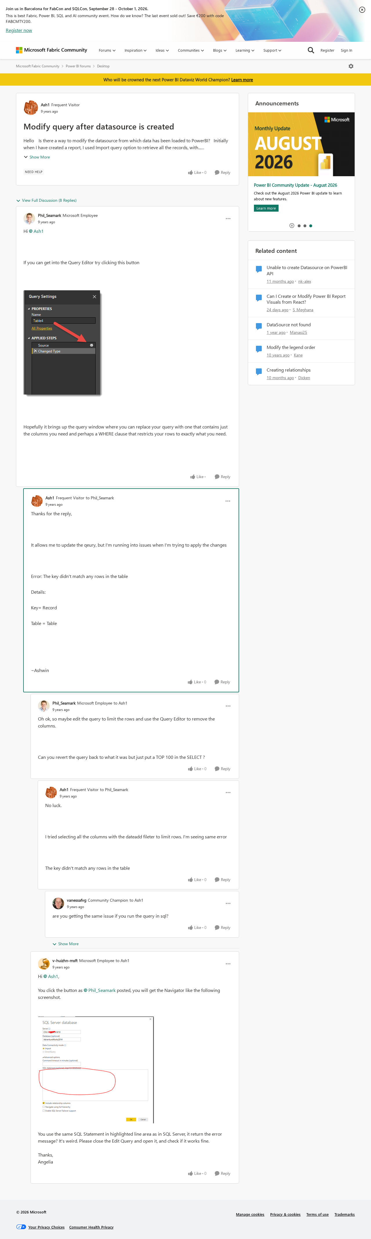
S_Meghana (303, 309)
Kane (298, 355)
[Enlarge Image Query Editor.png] (63, 344)
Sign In (346, 50)
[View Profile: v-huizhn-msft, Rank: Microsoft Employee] (44, 964)
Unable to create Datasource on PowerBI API (307, 270)
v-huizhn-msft (65, 960)
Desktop (103, 66)
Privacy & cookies (285, 1214)
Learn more (242, 79)
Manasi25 (298, 332)
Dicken (304, 377)
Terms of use (317, 1214)
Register (327, 50)
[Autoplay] (292, 225)
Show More (40, 157)
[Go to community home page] (51, 50)
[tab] (299, 225)
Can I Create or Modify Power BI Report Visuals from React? (306, 299)
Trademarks (344, 1214)
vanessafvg (76, 900)
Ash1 (45, 104)
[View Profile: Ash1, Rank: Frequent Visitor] (30, 107)
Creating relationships (289, 370)
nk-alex (304, 281)
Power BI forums (78, 66)
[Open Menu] (351, 66)
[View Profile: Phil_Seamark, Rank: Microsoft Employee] (29, 218)
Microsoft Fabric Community (37, 66)
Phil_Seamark (49, 215)
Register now (19, 30)
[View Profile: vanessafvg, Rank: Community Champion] (58, 903)
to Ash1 (121, 703)
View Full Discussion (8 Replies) (49, 200)
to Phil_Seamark (100, 497)
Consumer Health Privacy (91, 1226)
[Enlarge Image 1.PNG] (96, 1069)
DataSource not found (289, 324)
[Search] (311, 50)
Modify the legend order (291, 347)
